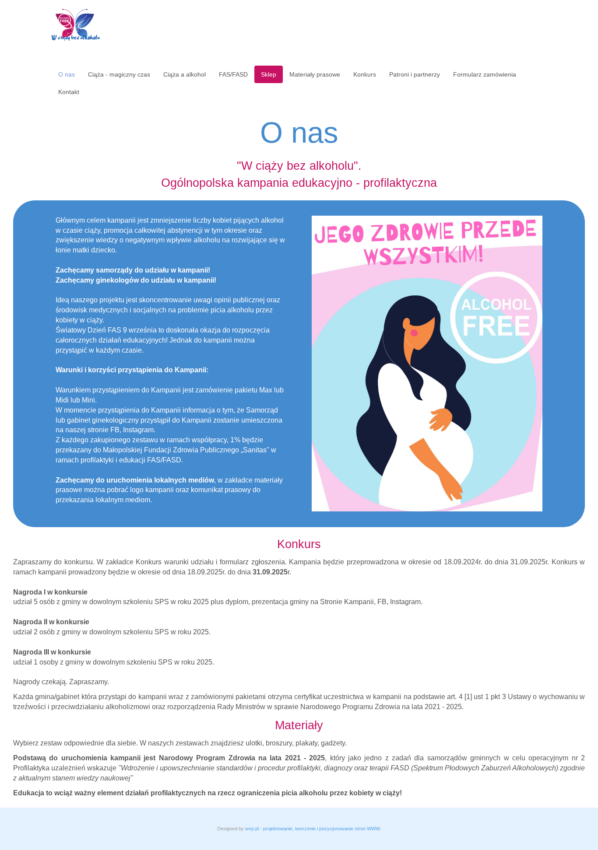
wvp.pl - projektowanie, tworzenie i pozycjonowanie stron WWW (312, 828)
